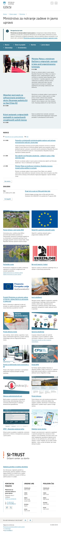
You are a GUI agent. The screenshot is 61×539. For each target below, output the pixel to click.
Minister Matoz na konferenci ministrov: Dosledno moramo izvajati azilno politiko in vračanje (34, 167)
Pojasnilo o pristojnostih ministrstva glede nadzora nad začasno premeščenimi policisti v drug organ (35, 141)
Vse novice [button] (7, 181)
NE (30, 520)
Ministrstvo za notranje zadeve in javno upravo (14, 527)
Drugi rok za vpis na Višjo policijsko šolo (37, 191)
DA (25, 520)
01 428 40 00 (10, 502)
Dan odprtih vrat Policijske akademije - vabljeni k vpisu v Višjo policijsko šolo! (35, 157)
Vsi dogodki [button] (7, 199)
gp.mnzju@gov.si (11, 503)
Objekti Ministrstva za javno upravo (12, 274)
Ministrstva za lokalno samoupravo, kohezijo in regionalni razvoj (40, 38)
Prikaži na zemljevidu (10, 499)
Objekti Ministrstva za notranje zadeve (13, 272)
